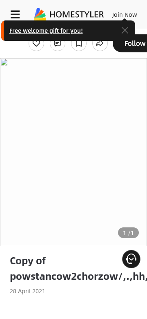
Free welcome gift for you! (46, 30)
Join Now (124, 14)
